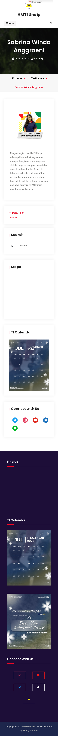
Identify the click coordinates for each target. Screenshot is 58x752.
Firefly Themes (30, 730)
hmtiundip (38, 58)
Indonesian (37, 2)
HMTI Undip (29, 14)
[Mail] (29, 699)
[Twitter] (20, 687)
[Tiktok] (38, 687)
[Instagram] (20, 675)
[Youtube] (38, 675)
